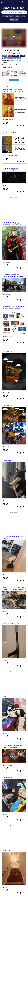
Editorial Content (14, 19)
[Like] (20, 126)
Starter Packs (8, 336)
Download (16, 55)
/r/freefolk (7, 186)
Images (17, 16)
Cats (6, 501)
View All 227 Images (14, 80)
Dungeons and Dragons (11, 155)
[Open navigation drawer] (26, 2)
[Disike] (17, 126)
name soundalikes (17, 58)
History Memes (9, 119)
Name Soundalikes (16, 60)
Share (5, 55)
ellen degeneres (7, 58)
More (23, 55)
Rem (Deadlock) (9, 393)
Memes (23, 16)
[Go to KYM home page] (2, 2)
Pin (10, 55)
